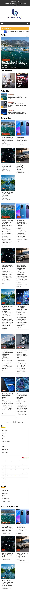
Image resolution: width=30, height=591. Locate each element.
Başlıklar (4, 433)
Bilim (3, 188)
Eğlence (4, 76)
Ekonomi (4, 347)
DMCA (17, 3)
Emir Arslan (5, 85)
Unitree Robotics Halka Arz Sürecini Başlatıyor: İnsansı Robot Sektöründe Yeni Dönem (17, 97)
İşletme (18, 161)
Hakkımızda (6, 3)
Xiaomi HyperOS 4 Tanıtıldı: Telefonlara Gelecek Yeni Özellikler (22, 308)
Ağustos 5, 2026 (5, 358)
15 (23, 470)
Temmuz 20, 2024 (6, 86)
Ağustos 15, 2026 (20, 172)
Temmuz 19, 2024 (20, 86)
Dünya (3, 435)
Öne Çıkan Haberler (6, 60)
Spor (3, 444)
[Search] (27, 23)
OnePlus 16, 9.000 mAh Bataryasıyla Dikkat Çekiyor (7, 395)
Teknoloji (18, 134)
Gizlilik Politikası (15, 5)
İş (2, 438)
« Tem (2, 482)
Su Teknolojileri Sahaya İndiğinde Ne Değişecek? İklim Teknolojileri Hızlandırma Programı (7, 194)
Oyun (3, 161)
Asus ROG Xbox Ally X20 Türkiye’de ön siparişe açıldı (7, 166)
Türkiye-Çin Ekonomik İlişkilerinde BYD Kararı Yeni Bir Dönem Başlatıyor (7, 353)
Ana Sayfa (4, 430)
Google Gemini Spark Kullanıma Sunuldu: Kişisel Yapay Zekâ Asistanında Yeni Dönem (17, 105)
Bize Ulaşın (12, 3)
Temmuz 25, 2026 (20, 401)
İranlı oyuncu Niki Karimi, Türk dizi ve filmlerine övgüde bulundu (8, 80)
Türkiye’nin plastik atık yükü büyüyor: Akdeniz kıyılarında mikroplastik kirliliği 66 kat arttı (14, 64)
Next (22, 422)
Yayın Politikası (22, 3)
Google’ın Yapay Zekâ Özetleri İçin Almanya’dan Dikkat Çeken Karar (15, 112)
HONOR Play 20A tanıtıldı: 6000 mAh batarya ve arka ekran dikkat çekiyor (22, 140)
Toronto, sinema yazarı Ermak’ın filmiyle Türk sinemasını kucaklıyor (21, 80)
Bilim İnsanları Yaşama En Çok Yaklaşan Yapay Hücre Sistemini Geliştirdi (22, 396)
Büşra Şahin (5, 67)
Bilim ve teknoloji (6, 441)
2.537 (19, 422)
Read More (4, 244)
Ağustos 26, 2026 (11, 67)
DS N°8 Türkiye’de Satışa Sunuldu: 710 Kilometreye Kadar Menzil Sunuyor (22, 167)
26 (11, 475)
